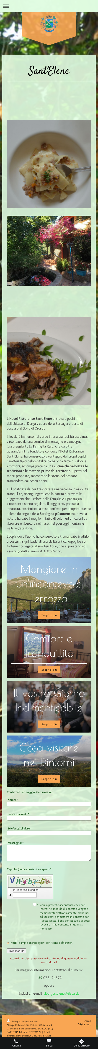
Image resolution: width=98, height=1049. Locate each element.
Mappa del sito (30, 1021)
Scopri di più (49, 615)
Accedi (88, 1020)
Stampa (15, 1021)
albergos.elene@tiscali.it (61, 993)
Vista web (84, 1024)
